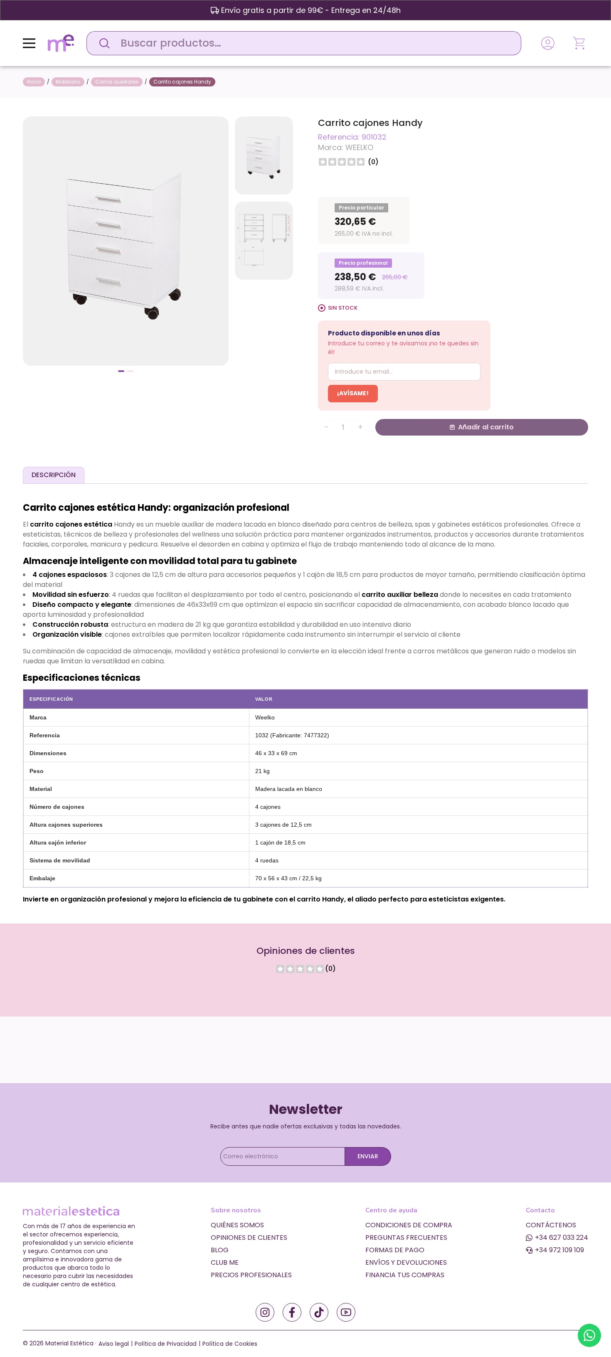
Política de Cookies (229, 1344)
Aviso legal (114, 1344)
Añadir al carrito (486, 427)
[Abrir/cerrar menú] (29, 43)
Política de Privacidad (166, 1344)
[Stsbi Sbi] (265, 1312)
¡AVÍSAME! (353, 393)
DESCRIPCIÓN (54, 475)
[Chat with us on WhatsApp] (589, 1335)
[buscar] (102, 43)
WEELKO (359, 147)
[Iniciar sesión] (548, 43)
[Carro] (580, 43)
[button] (121, 371)
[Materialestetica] (61, 42)
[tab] (53, 475)
